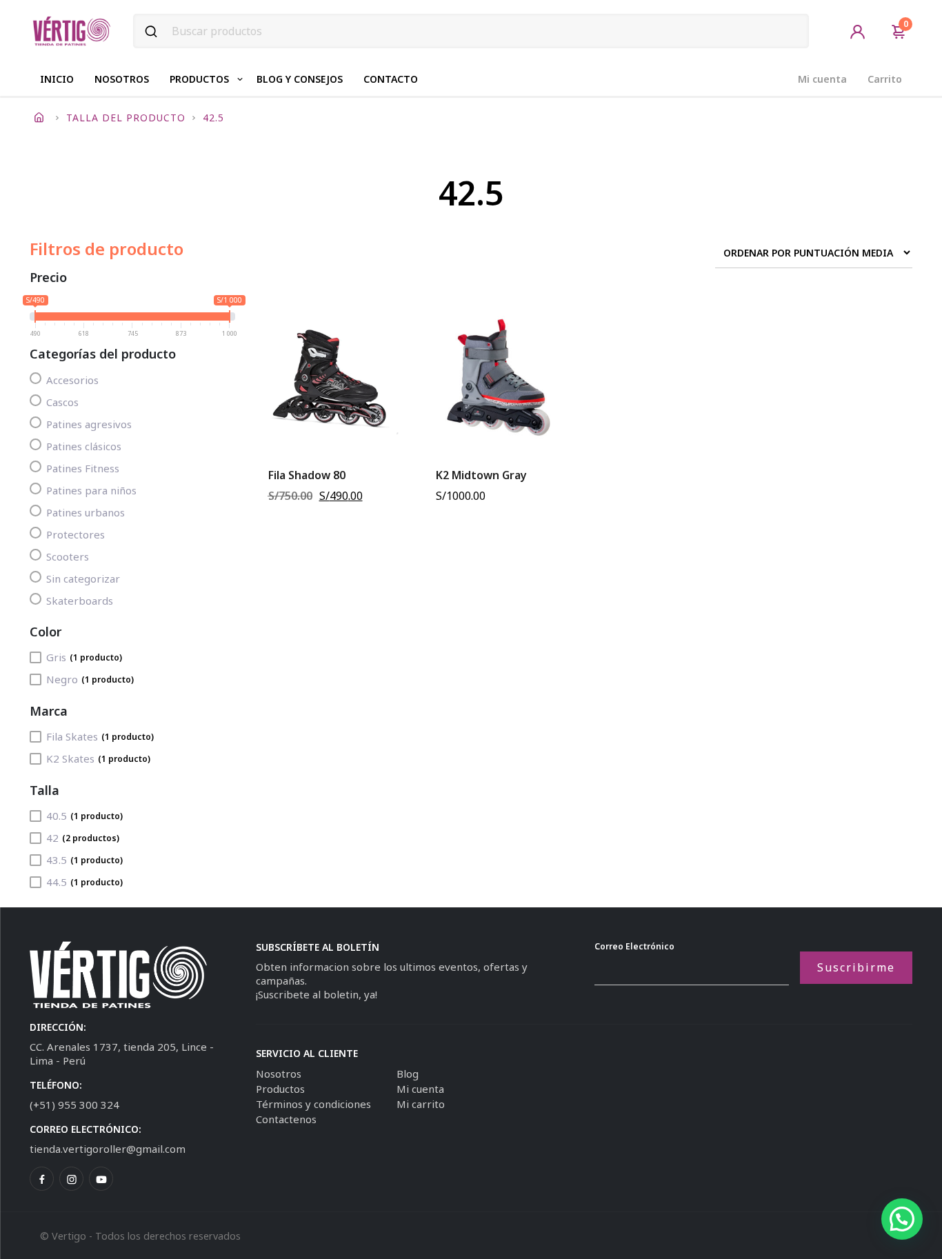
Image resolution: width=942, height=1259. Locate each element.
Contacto (390, 78)
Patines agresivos (89, 424)
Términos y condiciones (313, 1104)
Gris (84, 657)
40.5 (84, 816)
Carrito (885, 78)
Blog (408, 1073)
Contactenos (286, 1119)
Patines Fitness (82, 468)
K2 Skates (98, 758)
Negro (90, 679)
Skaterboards (79, 600)
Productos (199, 78)
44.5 (84, 882)
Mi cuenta (822, 78)
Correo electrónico (634, 946)
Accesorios (72, 380)
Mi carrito (421, 1104)
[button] (902, 1219)
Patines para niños (91, 490)
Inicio (57, 78)
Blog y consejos (300, 78)
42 (82, 838)
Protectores (75, 534)
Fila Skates (100, 736)
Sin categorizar (83, 578)
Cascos (62, 402)
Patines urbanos (85, 512)
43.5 (84, 860)
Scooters (67, 556)
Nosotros (121, 78)
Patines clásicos (83, 446)
